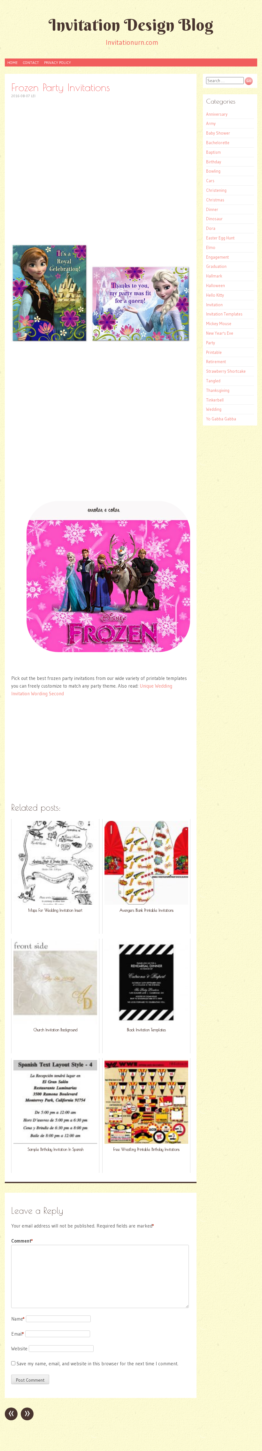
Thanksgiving (217, 390)
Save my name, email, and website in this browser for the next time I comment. (97, 1364)
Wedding (213, 409)
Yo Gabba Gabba (221, 418)
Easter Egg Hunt (220, 237)
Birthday (213, 161)
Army (211, 123)
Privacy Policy (57, 62)
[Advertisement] (100, 151)
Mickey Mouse (218, 323)
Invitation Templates (224, 313)
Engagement (217, 257)
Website (19, 1349)
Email (17, 1334)
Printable (214, 352)
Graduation (216, 266)
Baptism (213, 152)
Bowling (213, 171)
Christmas (215, 199)
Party (210, 342)
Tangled (213, 380)
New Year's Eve (219, 333)
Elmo (210, 247)
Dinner (212, 209)
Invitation (214, 304)
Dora (210, 228)
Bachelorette (217, 142)
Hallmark (214, 275)
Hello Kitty (215, 295)
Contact (31, 62)
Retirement (216, 361)
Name (18, 1319)
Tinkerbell (215, 399)
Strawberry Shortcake (226, 371)
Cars (210, 180)
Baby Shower (218, 133)
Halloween (215, 285)
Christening (216, 190)
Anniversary (216, 114)
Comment (22, 1241)
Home (12, 62)
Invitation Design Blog (131, 24)
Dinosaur (214, 218)
